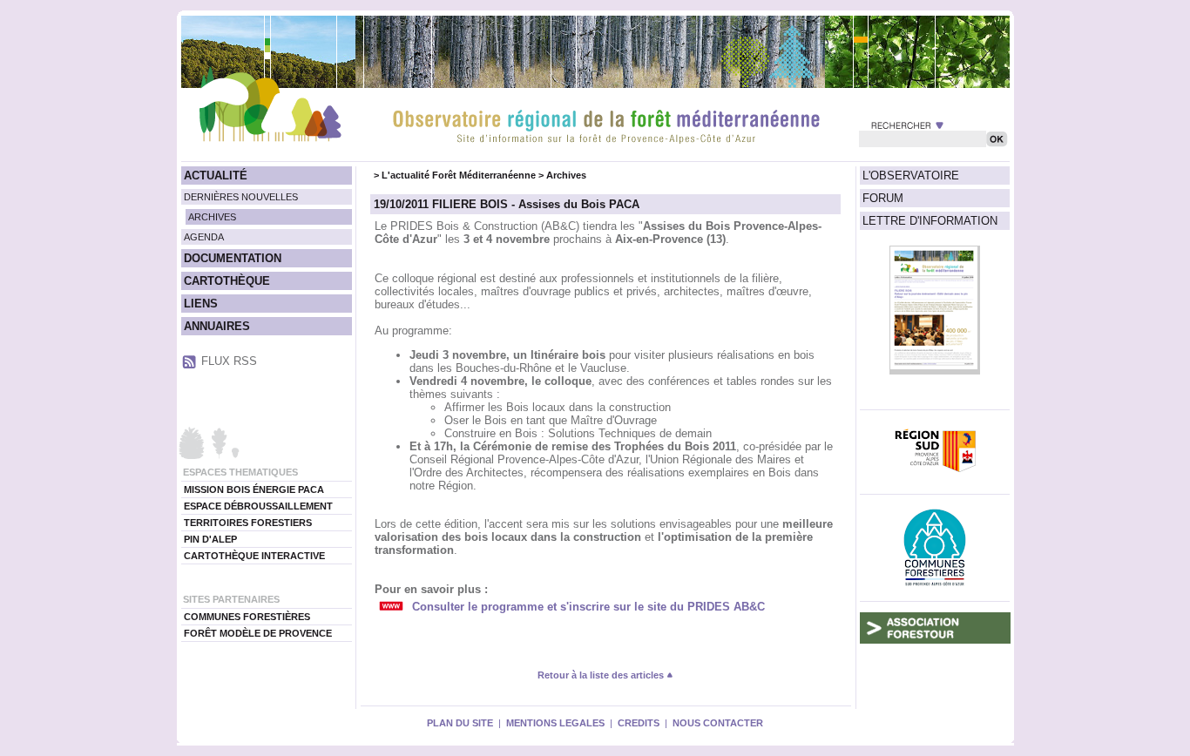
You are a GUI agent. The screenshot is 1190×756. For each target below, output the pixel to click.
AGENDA (204, 237)
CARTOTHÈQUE (227, 280)
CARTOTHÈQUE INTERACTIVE (254, 555)
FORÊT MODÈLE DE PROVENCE (258, 633)
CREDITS (638, 723)
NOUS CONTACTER (718, 723)
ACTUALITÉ (215, 175)
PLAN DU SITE (460, 723)
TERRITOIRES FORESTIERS (248, 522)
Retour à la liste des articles (602, 675)
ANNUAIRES (217, 326)
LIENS (201, 303)
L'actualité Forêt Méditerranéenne (459, 175)
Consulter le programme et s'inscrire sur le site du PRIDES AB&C (588, 606)
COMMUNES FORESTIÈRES (247, 616)
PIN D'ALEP (210, 539)
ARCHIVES (212, 217)
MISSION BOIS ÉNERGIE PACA (254, 489)
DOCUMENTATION (232, 258)
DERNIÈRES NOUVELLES (241, 197)
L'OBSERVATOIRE (910, 175)
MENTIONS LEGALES (555, 723)
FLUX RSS (229, 361)
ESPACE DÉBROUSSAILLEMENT (258, 506)
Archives (566, 175)
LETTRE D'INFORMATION (929, 220)
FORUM (882, 198)
